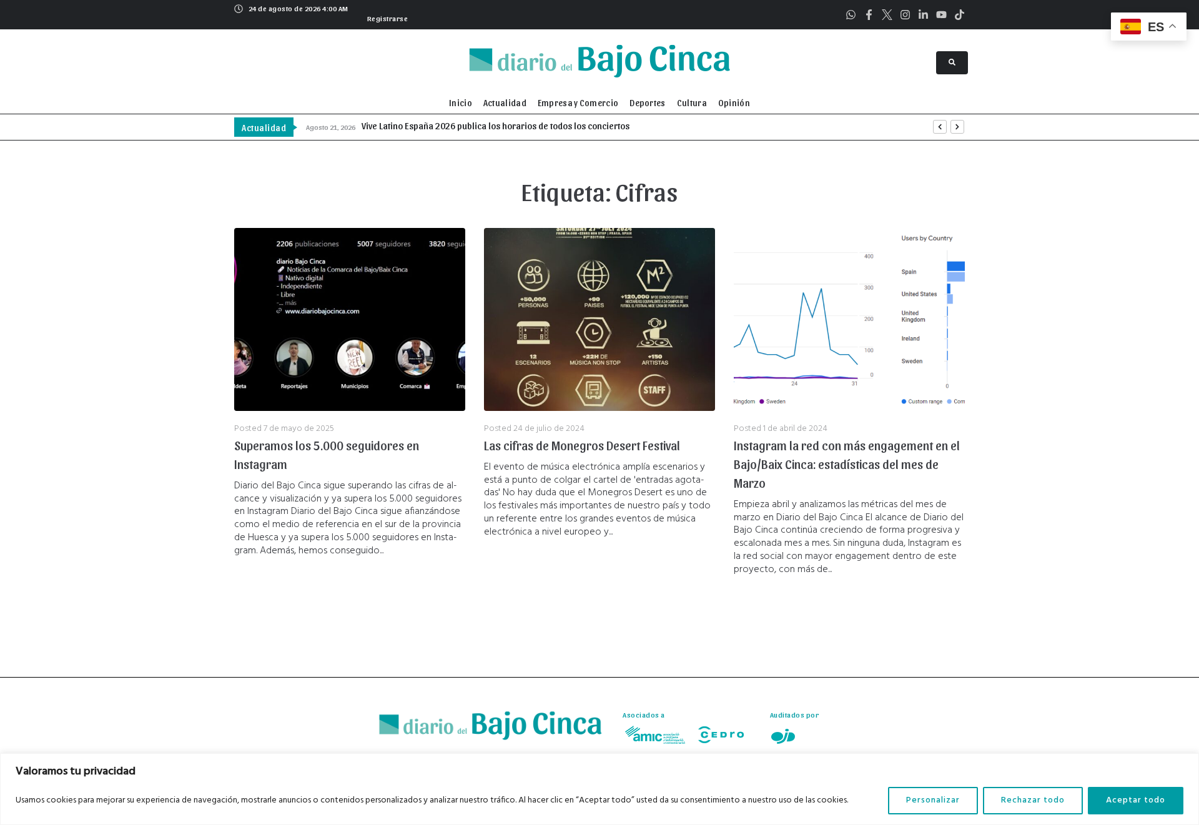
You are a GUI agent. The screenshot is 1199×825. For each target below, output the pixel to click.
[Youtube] (941, 14)
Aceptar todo (1135, 800)
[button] (386, 17)
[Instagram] (905, 14)
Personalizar (933, 800)
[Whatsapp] (851, 14)
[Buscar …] (952, 62)
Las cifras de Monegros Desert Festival (582, 445)
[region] (599, 789)
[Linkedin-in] (923, 14)
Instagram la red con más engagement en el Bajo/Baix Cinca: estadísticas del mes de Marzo (847, 464)
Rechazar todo (1033, 800)
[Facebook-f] (869, 14)
